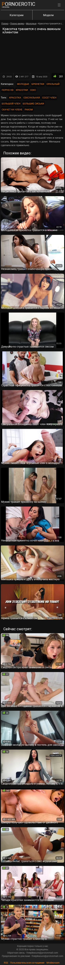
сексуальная (31, 97)
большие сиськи (33, 103)
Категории (17, 15)
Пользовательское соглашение (27, 962)
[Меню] (59, 5)
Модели (48, 15)
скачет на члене (12, 109)
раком (29, 109)
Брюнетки (38, 83)
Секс (33, 89)
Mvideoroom (53, 962)
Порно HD (8, 89)
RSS (6, 962)
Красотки (22, 89)
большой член (11, 103)
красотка (15, 97)
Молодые (23, 83)
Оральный (53, 83)
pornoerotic (18, 3)
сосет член (49, 97)
